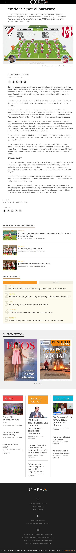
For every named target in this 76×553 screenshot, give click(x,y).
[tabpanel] (20, 360)
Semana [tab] (56, 282)
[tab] (34, 383)
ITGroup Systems (69, 550)
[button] (38, 44)
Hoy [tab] (20, 282)
